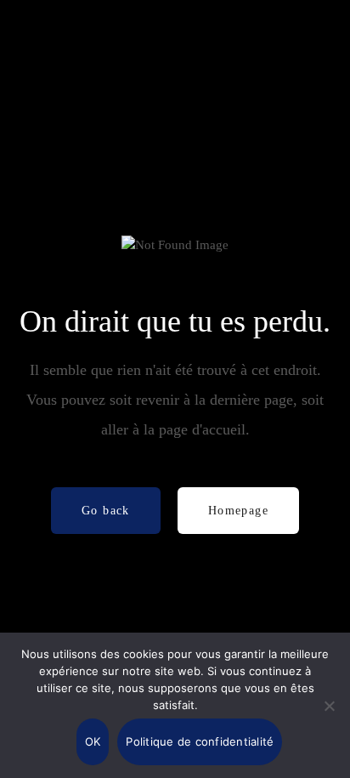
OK (93, 741)
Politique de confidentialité (200, 741)
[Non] (328, 705)
